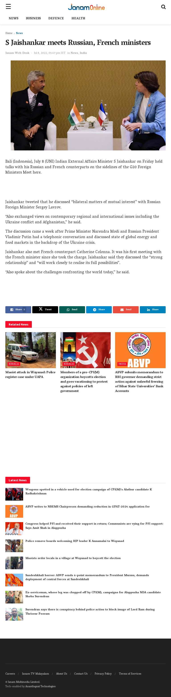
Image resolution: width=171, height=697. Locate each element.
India (83, 53)
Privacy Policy (103, 674)
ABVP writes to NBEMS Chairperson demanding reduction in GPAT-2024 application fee (87, 507)
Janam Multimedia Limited (23, 682)
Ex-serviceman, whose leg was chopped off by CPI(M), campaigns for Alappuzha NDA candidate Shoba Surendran (93, 594)
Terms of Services (130, 674)
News (13, 19)
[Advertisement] (85, 188)
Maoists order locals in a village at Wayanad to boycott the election (73, 558)
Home (8, 33)
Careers (10, 674)
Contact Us (81, 674)
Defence (56, 19)
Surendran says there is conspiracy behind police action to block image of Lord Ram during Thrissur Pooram (90, 612)
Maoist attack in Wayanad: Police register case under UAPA (30, 374)
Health (78, 19)
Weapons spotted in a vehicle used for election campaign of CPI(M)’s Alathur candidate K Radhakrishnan (88, 492)
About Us (61, 674)
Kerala (14, 364)
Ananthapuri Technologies (40, 686)
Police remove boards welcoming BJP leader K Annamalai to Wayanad (74, 541)
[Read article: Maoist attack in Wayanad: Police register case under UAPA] (30, 350)
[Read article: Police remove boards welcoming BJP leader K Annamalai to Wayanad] (14, 545)
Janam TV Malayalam (35, 674)
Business (33, 19)
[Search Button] (163, 6)
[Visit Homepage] (86, 6)
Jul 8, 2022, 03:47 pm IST (49, 53)
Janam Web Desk (17, 53)
